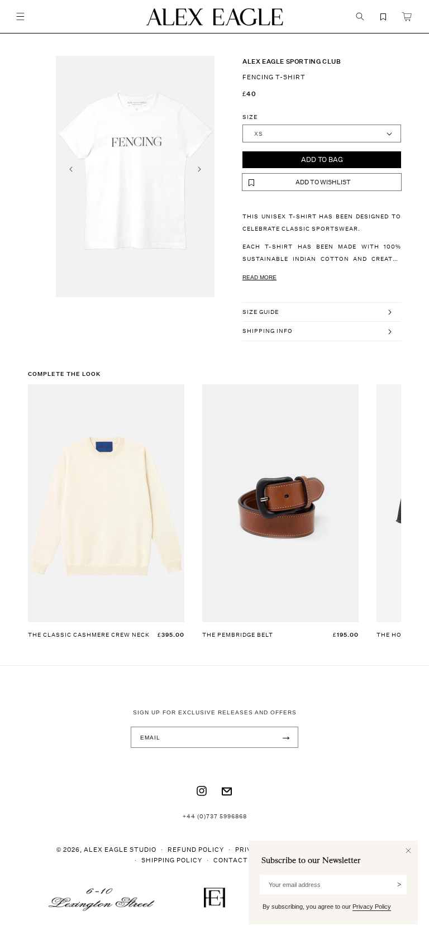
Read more (259, 277)
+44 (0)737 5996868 (215, 816)
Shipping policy (171, 860)
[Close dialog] (408, 850)
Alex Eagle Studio (120, 849)
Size (250, 117)
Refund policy (196, 849)
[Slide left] (71, 169)
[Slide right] (199, 169)
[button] (20, 17)
